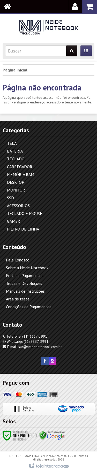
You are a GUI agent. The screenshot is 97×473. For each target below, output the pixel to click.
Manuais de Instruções (25, 291)
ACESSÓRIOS (18, 205)
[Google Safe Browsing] (52, 435)
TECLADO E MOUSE (24, 213)
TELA (12, 143)
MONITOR (16, 190)
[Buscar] (71, 50)
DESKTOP (15, 182)
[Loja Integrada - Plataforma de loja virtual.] (48, 466)
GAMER (13, 221)
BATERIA (15, 151)
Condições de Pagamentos (28, 306)
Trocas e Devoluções (24, 283)
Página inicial (15, 70)
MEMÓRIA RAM (20, 174)
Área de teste (17, 298)
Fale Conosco (17, 259)
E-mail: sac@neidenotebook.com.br (34, 346)
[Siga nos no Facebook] (45, 361)
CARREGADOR (19, 166)
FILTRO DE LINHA (23, 229)
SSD (10, 197)
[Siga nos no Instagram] (52, 361)
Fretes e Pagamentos (24, 275)
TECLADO (16, 158)
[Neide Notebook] (48, 27)
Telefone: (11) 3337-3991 (26, 336)
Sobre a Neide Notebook (27, 267)
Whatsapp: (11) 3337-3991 (27, 341)
